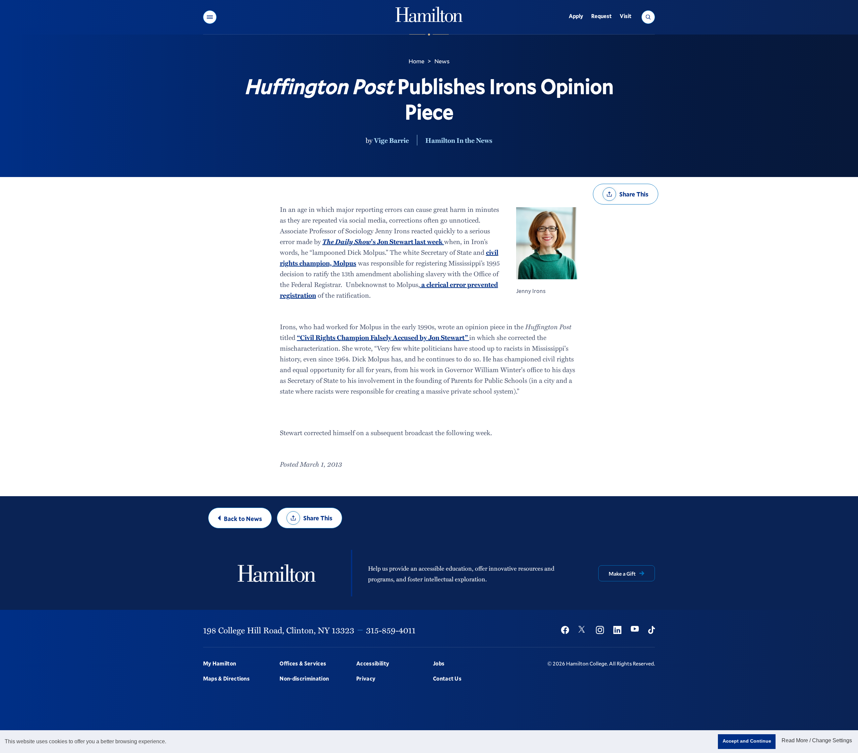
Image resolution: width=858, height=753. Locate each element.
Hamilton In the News (458, 140)
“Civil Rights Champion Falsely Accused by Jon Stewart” (383, 337)
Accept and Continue (747, 741)
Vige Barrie (391, 140)
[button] (209, 17)
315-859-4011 (391, 630)
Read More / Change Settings (817, 740)
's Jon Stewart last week (383, 241)
